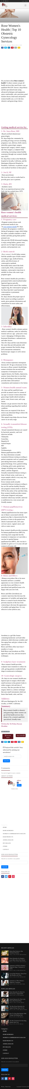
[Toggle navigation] (25, 5)
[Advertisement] (14, 65)
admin (19, 780)
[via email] (19, 48)
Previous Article (8, 736)
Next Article (20, 735)
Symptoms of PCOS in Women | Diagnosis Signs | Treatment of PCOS (18, 967)
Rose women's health (9, 254)
